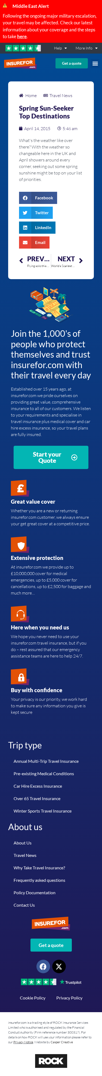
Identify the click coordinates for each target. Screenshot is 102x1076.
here (22, 36)
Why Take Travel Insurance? (39, 867)
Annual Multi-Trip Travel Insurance (46, 761)
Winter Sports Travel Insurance (43, 810)
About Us (23, 842)
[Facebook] (43, 966)
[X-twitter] (59, 966)
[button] (95, 63)
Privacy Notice (23, 1042)
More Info (84, 48)
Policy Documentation (34, 892)
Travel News (25, 855)
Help (58, 48)
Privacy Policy (69, 997)
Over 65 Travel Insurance (37, 798)
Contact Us (24, 904)
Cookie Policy (32, 997)
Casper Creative (62, 1042)
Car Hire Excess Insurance (38, 785)
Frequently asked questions (39, 880)
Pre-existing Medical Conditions (44, 773)
